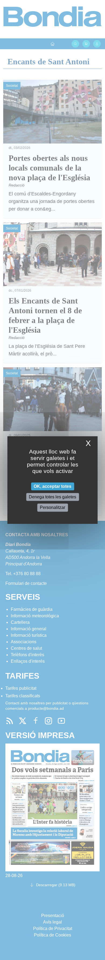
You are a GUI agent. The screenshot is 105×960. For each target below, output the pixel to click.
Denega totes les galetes (52, 497)
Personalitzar (52, 507)
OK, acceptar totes (52, 486)
